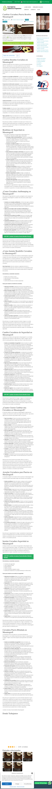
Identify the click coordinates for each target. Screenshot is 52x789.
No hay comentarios (30, 21)
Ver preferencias (27, 783)
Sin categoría (39, 66)
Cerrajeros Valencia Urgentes (18, 19)
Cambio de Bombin (41, 61)
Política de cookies (13, 786)
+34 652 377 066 (24, 43)
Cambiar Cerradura (41, 60)
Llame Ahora (27, 7)
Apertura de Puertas (41, 58)
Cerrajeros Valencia (38, 7)
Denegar (17, 783)
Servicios (26, 9)
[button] (32, 773)
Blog (38, 9)
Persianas (39, 64)
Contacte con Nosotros (13, 43)
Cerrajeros (39, 63)
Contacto (33, 9)
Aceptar (6, 783)
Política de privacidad (20, 786)
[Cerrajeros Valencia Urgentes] (12, 8)
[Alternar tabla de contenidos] (16, 56)
